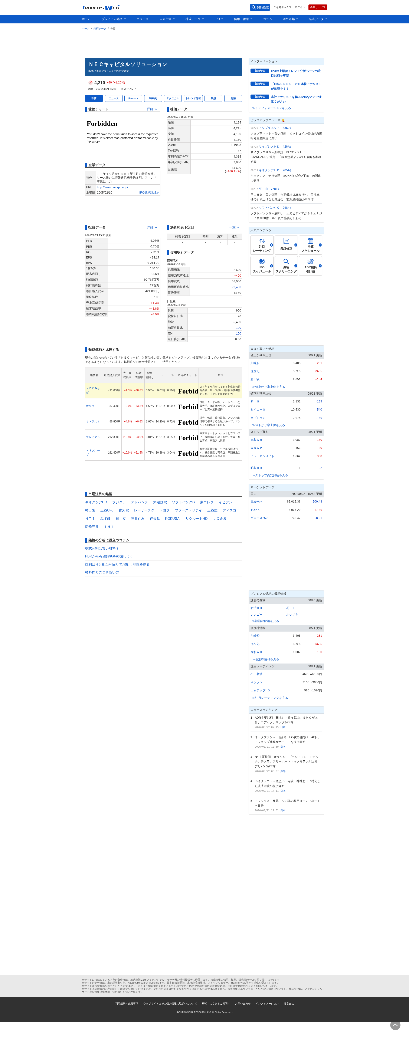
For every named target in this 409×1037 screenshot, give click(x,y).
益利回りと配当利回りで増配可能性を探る (117, 564)
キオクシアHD (96, 502)
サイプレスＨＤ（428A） (276, 146)
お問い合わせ (243, 1003)
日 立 (121, 518)
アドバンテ (139, 502)
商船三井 (92, 527)
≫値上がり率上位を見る (268, 386)
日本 (282, 727)
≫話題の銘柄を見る (265, 621)
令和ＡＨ (256, 439)
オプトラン (258, 417)
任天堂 (155, 518)
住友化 (255, 371)
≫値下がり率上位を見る (268, 425)
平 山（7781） (270, 189)
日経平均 (256, 501)
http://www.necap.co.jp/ (112, 187)
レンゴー (256, 614)
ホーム (86, 19)
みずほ (105, 518)
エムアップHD (260, 690)
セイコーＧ (258, 409)
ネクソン (256, 682)
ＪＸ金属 (219, 518)
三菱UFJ (107, 510)
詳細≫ (152, 109)
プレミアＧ (93, 437)
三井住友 (138, 518)
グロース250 (259, 518)
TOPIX (255, 509)
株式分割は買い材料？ (102, 548)
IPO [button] (218, 19)
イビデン (225, 502)
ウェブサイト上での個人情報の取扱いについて (170, 1003)
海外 (282, 771)
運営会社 (289, 1003)
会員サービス (317, 7)
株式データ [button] (193, 19)
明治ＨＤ (256, 608)
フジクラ (119, 502)
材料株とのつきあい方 (102, 572)
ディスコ (229, 510)
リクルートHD (197, 518)
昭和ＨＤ (256, 468)
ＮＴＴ (90, 518)
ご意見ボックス (282, 7)
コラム (267, 19)
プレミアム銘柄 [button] (112, 19)
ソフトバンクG (183, 502)
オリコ (90, 406)
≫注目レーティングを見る (270, 697)
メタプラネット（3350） (275, 127)
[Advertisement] (204, 43)
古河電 (124, 510)
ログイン (300, 7)
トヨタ (165, 510)
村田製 (90, 510)
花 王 (290, 608)
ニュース (143, 19)
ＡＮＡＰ (256, 448)
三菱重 (212, 510)
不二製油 (256, 674)
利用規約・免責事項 (126, 1003)
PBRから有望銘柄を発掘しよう (109, 556)
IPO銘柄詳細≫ (149, 192)
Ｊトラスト (93, 421)
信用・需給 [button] (242, 19)
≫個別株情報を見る (265, 659)
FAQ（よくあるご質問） (216, 1003)
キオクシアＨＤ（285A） (276, 170)
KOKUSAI (172, 518)
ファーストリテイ (188, 510)
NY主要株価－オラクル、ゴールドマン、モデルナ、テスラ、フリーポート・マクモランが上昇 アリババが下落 (287, 761)
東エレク (207, 502)
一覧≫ (234, 227)
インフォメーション (267, 1003)
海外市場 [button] (289, 19)
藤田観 (255, 379)
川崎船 (255, 363)
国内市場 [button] (166, 19)
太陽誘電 (160, 502)
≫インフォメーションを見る (271, 108)
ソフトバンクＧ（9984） (275, 207)
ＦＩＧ (255, 401)
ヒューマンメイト (262, 456)
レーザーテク (144, 510)
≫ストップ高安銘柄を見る (270, 475)
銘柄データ (100, 28)
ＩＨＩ (109, 527)
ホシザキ (292, 614)
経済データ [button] (317, 19)
